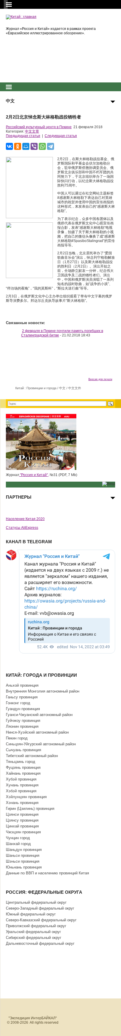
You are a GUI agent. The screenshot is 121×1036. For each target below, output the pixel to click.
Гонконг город (18, 703)
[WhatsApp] (42, 146)
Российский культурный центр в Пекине (39, 127)
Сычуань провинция (23, 750)
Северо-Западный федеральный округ (40, 908)
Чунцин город (18, 838)
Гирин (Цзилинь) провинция (30, 808)
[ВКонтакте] (9, 146)
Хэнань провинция (22, 802)
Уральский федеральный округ (33, 932)
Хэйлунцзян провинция (26, 797)
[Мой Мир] (25, 146)
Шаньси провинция (22, 855)
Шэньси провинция (22, 861)
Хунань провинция (22, 785)
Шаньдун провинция (24, 849)
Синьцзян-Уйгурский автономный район (41, 744)
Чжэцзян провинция (23, 832)
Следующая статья (61, 136)
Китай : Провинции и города (35, 388)
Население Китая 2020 (25, 519)
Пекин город (17, 738)
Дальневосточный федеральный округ (40, 943)
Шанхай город (18, 844)
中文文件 (74, 388)
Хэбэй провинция (21, 791)
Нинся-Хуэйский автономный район (37, 732)
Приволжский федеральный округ (36, 926)
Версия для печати (100, 379)
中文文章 (32, 131)
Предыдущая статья (23, 136)
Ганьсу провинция (22, 697)
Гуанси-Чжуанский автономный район (39, 714)
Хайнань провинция (23, 773)
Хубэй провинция (21, 779)
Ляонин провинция (22, 726)
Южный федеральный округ (31, 914)
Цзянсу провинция (22, 820)
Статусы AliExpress (22, 528)
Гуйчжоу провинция (23, 720)
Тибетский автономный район (32, 756)
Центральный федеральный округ (36, 902)
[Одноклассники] (17, 146)
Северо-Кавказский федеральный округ (41, 920)
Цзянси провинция (22, 814)
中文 (62, 388)
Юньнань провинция (24, 867)
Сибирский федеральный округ (33, 937)
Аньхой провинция (22, 685)
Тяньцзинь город (20, 761)
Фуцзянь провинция (23, 767)
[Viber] (34, 146)
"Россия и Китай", (34, 475)
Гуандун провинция (23, 709)
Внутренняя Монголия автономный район (42, 691)
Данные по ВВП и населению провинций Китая (47, 873)
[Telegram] (50, 146)
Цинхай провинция (22, 826)
